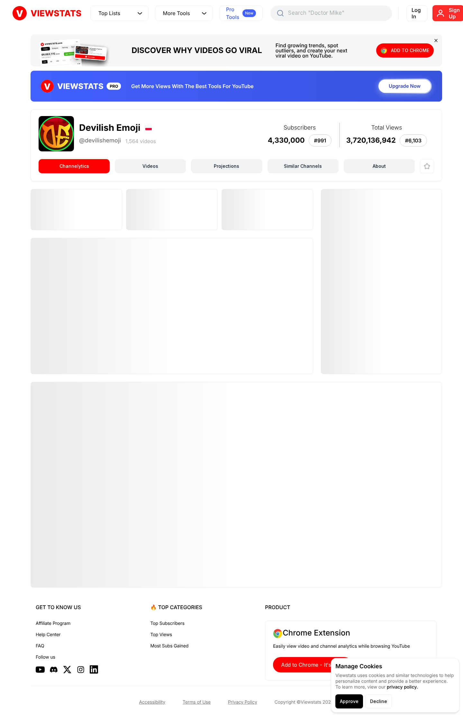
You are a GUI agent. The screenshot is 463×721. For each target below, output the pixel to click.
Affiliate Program (53, 623)
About (379, 166)
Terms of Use (197, 702)
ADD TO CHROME (410, 50)
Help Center (48, 634)
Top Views (161, 634)
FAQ (40, 646)
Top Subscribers (167, 623)
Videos (150, 166)
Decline (378, 701)
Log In (416, 13)
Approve (349, 701)
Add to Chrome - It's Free (312, 665)
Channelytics (74, 166)
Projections (226, 166)
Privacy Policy (242, 702)
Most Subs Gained (169, 646)
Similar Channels (303, 166)
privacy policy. (402, 687)
